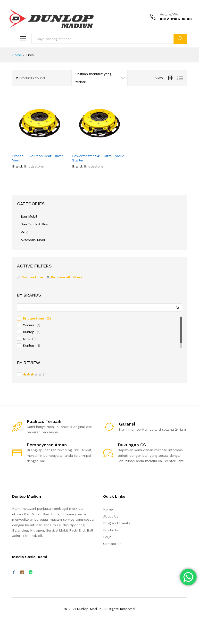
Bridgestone (32, 277)
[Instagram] (22, 572)
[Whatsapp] (30, 572)
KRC (26, 339)
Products (110, 530)
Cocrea (28, 325)
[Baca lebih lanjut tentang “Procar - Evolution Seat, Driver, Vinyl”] (28, 148)
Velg (24, 232)
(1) (35, 375)
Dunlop (28, 332)
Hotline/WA (169, 14)
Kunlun (28, 345)
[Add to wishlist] (50, 148)
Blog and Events (116, 523)
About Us (110, 516)
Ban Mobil (29, 216)
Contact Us (112, 544)
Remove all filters (66, 277)
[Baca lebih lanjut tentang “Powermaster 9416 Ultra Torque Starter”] (87, 148)
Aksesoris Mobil (33, 240)
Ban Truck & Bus (34, 224)
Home (108, 509)
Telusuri (180, 39)
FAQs (107, 537)
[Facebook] (14, 572)
